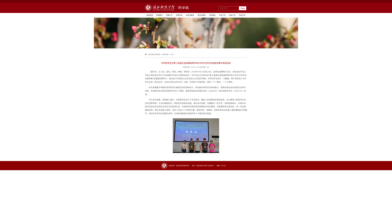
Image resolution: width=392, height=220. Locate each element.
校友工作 (232, 15)
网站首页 (150, 15)
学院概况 (159, 15)
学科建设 (212, 15)
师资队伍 (179, 15)
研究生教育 (202, 15)
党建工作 (169, 15)
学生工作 (222, 15)
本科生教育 (190, 15)
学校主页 (242, 15)
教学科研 (165, 54)
